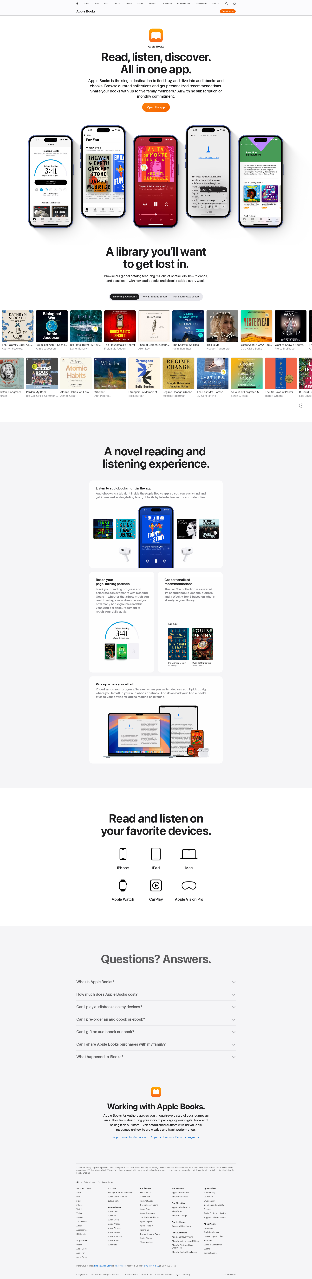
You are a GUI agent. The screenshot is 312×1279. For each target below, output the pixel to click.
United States (230, 1274)
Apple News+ (114, 1232)
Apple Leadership (211, 1232)
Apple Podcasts (115, 1236)
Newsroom (208, 1228)
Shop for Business (180, 1197)
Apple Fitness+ (114, 1228)
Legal (177, 1274)
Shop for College (179, 1216)
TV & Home (81, 1222)
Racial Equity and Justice (215, 1213)
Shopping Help (146, 1242)
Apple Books (86, 11)
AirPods (79, 1217)
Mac (78, 1197)
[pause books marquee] (301, 406)
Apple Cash (81, 1257)
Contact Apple (210, 1253)
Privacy (207, 1209)
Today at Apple (146, 1201)
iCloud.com (113, 1201)
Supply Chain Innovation (215, 1217)
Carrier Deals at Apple (150, 1234)
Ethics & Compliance (213, 1245)
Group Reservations (149, 1205)
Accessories (81, 1230)
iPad (78, 1201)
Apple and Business (180, 1192)
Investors (208, 1240)
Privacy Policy (130, 1274)
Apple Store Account (117, 1197)
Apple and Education (181, 1207)
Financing (144, 1230)
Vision (79, 1213)
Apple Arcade (114, 1224)
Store (78, 1192)
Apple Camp (145, 1209)
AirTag (79, 1226)
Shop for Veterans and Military (185, 1241)
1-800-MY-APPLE (150, 1266)
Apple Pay (80, 1253)
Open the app (228, 11)
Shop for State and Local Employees (183, 1246)
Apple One (112, 1211)
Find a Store (145, 1192)
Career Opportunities (213, 1236)
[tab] (124, 297)
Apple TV (112, 1216)
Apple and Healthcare (181, 1226)
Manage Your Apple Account (121, 1192)
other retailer (120, 1266)
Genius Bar (145, 1197)
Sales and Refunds (163, 1274)
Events (207, 1249)
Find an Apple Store (103, 1266)
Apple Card (81, 1249)
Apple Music (113, 1220)
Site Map (186, 1274)
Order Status (146, 1238)
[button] (226, 3)
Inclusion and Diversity (214, 1205)
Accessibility (209, 1192)
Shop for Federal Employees (184, 1252)
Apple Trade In (146, 1226)
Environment (209, 1201)
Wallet (79, 1245)
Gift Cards (80, 1234)
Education (208, 1197)
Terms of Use (146, 1274)
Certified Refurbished (149, 1217)
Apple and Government (182, 1237)
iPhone (79, 1205)
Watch (79, 1209)
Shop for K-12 (178, 1211)
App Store (112, 1245)
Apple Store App (147, 1213)
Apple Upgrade (146, 1222)
